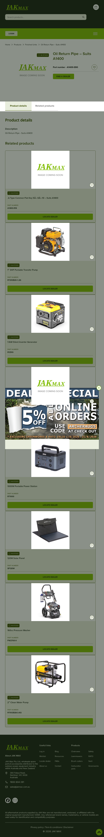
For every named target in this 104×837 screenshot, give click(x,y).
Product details (18, 106)
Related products (44, 106)
